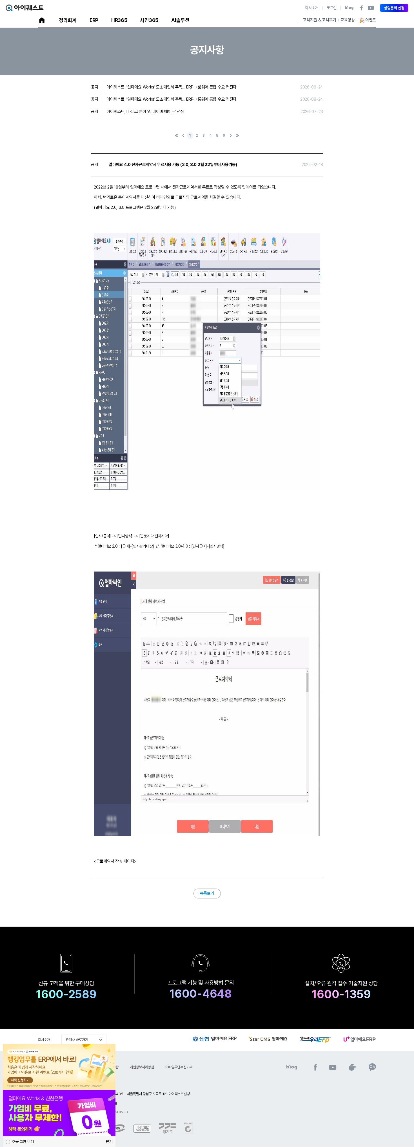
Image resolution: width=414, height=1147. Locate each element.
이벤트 (370, 20)
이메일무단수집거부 (178, 1067)
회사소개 (311, 8)
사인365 (149, 20)
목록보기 (207, 893)
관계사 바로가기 (77, 1040)
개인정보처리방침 (142, 1067)
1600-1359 (341, 994)
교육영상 (347, 20)
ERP (94, 20)
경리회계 (68, 20)
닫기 (109, 1141)
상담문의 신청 (394, 8)
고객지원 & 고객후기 (319, 20)
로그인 (332, 8)
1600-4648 (201, 993)
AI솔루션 (180, 20)
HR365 (119, 20)
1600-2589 (66, 994)
